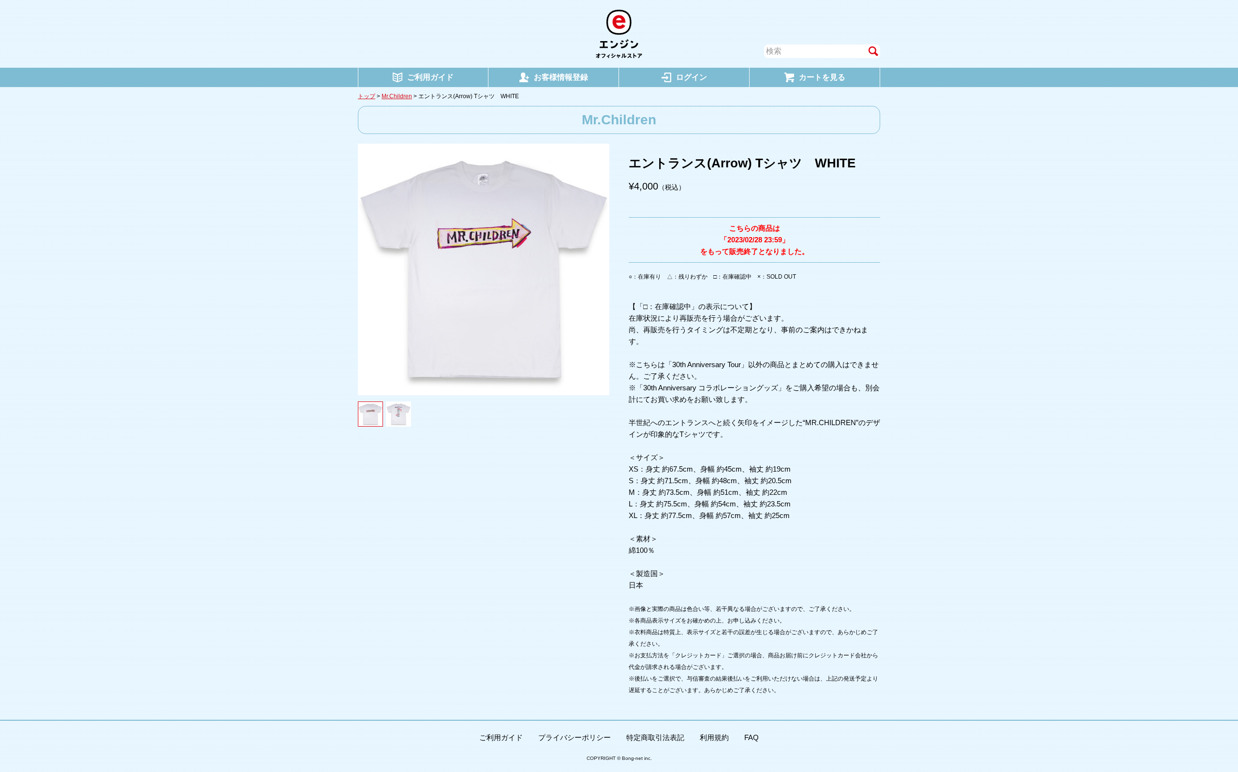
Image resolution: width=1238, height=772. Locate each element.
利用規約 (714, 737)
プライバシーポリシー (574, 737)
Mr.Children (397, 96)
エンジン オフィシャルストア (619, 34)
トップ (366, 96)
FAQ (751, 737)
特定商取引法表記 (655, 737)
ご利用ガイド (501, 737)
